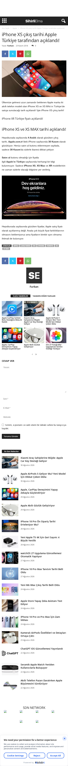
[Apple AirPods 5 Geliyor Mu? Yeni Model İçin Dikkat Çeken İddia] (56, 308)
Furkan (10, 45)
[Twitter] (12, 54)
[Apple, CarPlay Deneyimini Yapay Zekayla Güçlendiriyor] (12, 335)
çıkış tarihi (25, 246)
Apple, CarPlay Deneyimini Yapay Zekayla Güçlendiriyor (11, 346)
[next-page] (35, 354)
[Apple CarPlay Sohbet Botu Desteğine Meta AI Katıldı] (12, 308)
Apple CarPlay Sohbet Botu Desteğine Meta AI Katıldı (12, 320)
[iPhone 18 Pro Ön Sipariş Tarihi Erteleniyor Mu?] (10, 526)
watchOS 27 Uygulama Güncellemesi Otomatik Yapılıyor (41, 555)
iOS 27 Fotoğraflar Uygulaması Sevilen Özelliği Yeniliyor (54, 346)
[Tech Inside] (59, 717)
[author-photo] (34, 275)
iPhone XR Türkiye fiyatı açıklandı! (22, 118)
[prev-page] (32, 354)
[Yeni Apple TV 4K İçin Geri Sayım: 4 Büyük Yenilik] (10, 542)
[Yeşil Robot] (43, 717)
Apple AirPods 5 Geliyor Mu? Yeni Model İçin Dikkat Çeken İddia (53, 321)
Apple (15, 28)
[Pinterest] (20, 54)
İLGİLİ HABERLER (20, 296)
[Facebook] (5, 54)
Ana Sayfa (5, 28)
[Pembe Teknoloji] (27, 727)
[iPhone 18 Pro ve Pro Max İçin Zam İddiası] (10, 621)
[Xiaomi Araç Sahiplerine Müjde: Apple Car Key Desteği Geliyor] (34, 308)
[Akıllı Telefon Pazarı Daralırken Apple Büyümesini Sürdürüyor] (10, 685)
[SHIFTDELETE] (11, 717)
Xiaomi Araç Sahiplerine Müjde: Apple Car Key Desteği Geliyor (33, 321)
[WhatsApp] (28, 54)
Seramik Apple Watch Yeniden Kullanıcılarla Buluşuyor (37, 666)
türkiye (50, 246)
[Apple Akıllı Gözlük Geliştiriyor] (34, 335)
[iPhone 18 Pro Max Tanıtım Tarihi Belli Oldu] (10, 574)
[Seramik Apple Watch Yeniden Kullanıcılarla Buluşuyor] (10, 669)
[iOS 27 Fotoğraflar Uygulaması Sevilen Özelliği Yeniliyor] (56, 335)
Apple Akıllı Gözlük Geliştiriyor (32, 345)
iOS (34, 246)
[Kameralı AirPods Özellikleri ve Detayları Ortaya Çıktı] (10, 637)
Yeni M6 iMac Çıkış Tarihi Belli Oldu (40, 585)
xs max (6, 249)
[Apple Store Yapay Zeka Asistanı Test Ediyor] (10, 605)
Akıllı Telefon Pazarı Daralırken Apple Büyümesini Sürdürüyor (41, 682)
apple (16, 246)
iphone (41, 246)
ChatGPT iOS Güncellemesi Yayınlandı (42, 648)
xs (57, 246)
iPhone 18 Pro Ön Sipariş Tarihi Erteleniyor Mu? (38, 523)
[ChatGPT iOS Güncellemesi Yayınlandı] (10, 653)
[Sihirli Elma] (27, 717)
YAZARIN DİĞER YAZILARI (44, 296)
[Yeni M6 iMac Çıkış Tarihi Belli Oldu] (10, 589)
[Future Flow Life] (43, 727)
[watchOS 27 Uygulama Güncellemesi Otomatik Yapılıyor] (10, 558)
